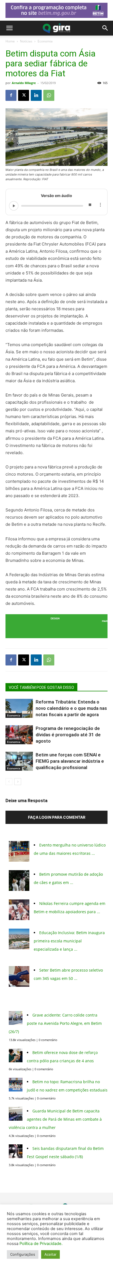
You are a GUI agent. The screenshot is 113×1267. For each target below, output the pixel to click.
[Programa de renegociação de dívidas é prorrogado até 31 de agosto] (19, 734)
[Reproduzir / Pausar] (13, 206)
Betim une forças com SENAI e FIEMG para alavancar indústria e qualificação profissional (70, 761)
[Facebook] (10, 95)
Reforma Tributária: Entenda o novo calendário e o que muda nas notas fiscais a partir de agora (71, 708)
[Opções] (100, 206)
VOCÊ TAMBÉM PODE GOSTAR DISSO (41, 687)
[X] (23, 95)
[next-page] (17, 781)
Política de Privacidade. (41, 1243)
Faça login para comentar (56, 817)
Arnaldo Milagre (24, 83)
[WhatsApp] (48, 95)
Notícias (26, 41)
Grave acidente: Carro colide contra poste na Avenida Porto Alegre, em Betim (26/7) (55, 1023)
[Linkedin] (36, 95)
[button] (9, 28)
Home (10, 41)
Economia (45, 41)
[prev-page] (8, 781)
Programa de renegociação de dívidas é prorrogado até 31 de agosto (68, 735)
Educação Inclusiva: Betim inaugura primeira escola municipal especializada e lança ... (69, 941)
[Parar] (90, 206)
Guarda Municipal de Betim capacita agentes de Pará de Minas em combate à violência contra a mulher (55, 1119)
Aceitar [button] (50, 1254)
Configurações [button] (22, 1254)
